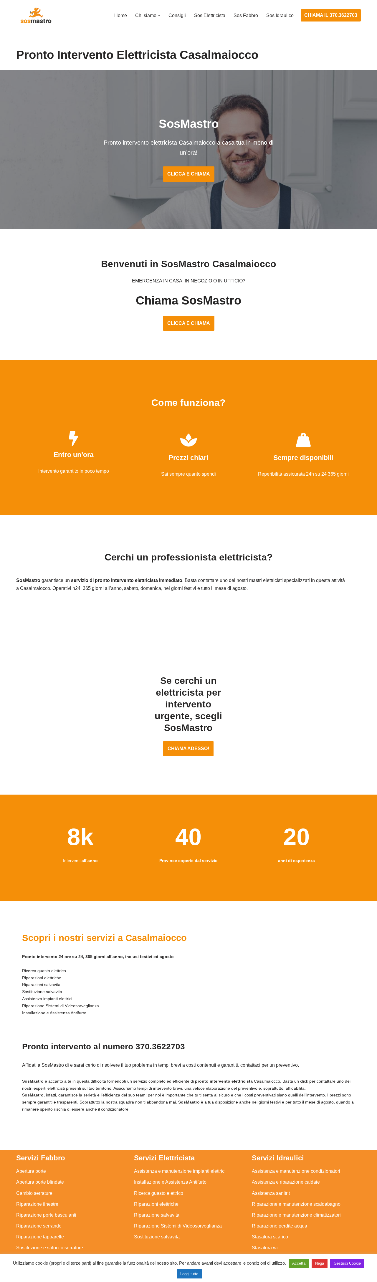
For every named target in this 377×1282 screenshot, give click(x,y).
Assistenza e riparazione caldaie (286, 1182)
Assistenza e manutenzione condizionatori (296, 1171)
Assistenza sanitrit (271, 1193)
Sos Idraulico (280, 15)
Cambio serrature (34, 1193)
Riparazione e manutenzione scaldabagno (296, 1204)
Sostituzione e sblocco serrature (49, 1247)
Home (120, 15)
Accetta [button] (298, 1263)
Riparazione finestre (37, 1204)
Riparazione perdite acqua (279, 1225)
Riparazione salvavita (156, 1215)
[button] (159, 15)
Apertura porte (31, 1171)
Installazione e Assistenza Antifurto (170, 1182)
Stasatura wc (265, 1247)
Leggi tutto (189, 1274)
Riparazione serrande (39, 1225)
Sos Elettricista (209, 15)
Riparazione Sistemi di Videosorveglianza (178, 1225)
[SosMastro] (35, 15)
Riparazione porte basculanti (46, 1215)
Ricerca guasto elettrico (158, 1193)
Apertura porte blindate (40, 1182)
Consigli (177, 15)
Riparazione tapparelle (40, 1236)
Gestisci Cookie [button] (347, 1263)
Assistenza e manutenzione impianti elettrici (180, 1171)
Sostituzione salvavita (157, 1236)
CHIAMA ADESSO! (188, 748)
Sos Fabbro (246, 15)
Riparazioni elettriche (156, 1204)
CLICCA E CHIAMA (188, 173)
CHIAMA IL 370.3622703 (330, 15)
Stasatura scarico (270, 1236)
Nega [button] (319, 1263)
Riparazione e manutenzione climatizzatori (296, 1215)
